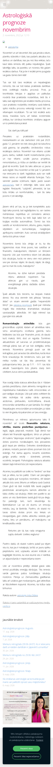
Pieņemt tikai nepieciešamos (26, 756)
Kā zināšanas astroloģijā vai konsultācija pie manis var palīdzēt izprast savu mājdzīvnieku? (24, 680)
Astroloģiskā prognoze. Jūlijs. (16, 636)
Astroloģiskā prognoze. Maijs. (17, 670)
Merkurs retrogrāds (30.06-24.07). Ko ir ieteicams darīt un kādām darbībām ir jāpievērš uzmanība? (26, 646)
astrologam (8, 184)
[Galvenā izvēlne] (4, 4)
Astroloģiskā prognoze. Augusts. (18, 628)
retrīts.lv (6, 606)
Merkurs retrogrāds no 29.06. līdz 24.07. (22, 655)
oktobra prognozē (23, 305)
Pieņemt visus (26, 748)
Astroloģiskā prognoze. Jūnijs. (17, 663)
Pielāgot (39, 740)
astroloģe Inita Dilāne (27, 595)
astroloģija (13, 46)
